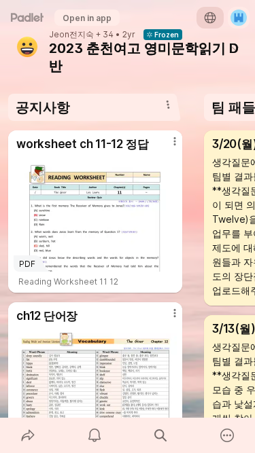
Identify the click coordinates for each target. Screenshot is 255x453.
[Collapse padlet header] (235, 48)
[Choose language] (210, 18)
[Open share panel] (28, 435)
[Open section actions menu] (167, 104)
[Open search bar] (161, 435)
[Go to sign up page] (239, 18)
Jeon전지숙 (71, 34)
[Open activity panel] (94, 435)
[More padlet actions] (227, 435)
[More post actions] (166, 146)
